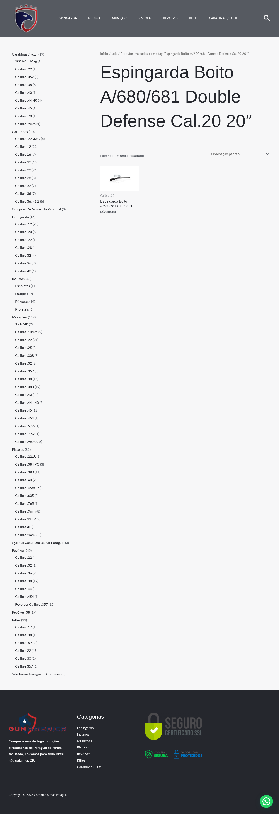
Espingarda (67, 18)
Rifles (194, 18)
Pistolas (146, 18)
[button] (267, 18)
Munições (120, 18)
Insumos (94, 18)
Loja (114, 54)
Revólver (171, 18)
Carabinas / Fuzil (223, 18)
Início (104, 54)
